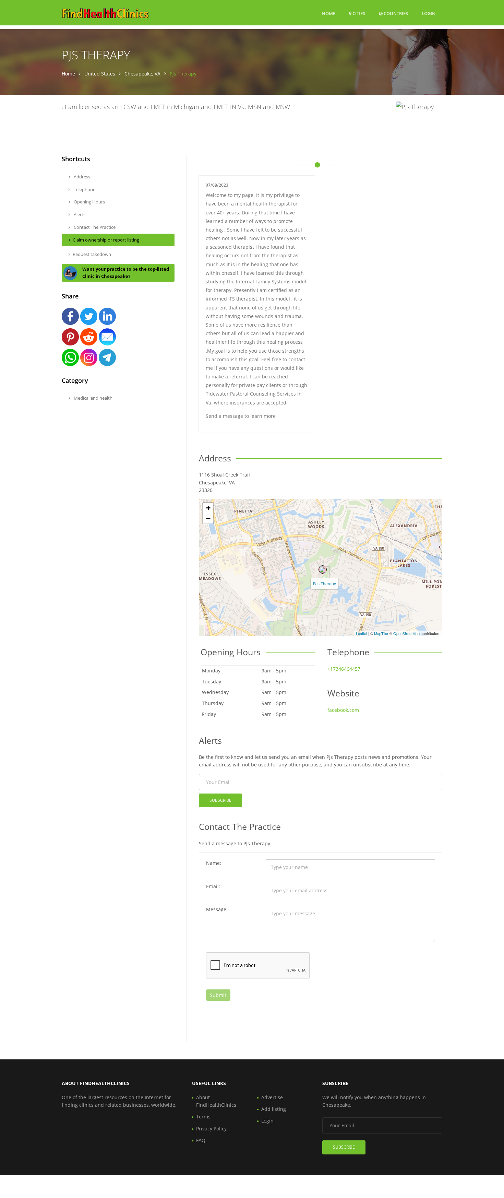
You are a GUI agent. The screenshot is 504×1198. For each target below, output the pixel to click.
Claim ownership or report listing (106, 240)
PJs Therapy (324, 583)
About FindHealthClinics (216, 1101)
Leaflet (361, 633)
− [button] (208, 518)
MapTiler (381, 633)
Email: (213, 886)
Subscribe (220, 800)
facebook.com (343, 710)
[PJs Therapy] (323, 569)
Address (81, 177)
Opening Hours (89, 202)
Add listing (273, 1109)
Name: (213, 863)
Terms (203, 1116)
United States (99, 73)
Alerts (79, 214)
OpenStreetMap (406, 633)
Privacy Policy (211, 1128)
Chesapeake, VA (142, 73)
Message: (217, 909)
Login (428, 13)
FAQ (200, 1140)
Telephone (84, 189)
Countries (395, 13)
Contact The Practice (94, 227)
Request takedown (92, 254)
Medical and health (92, 398)
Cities (358, 13)
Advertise (272, 1097)
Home (328, 13)
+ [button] (208, 508)
